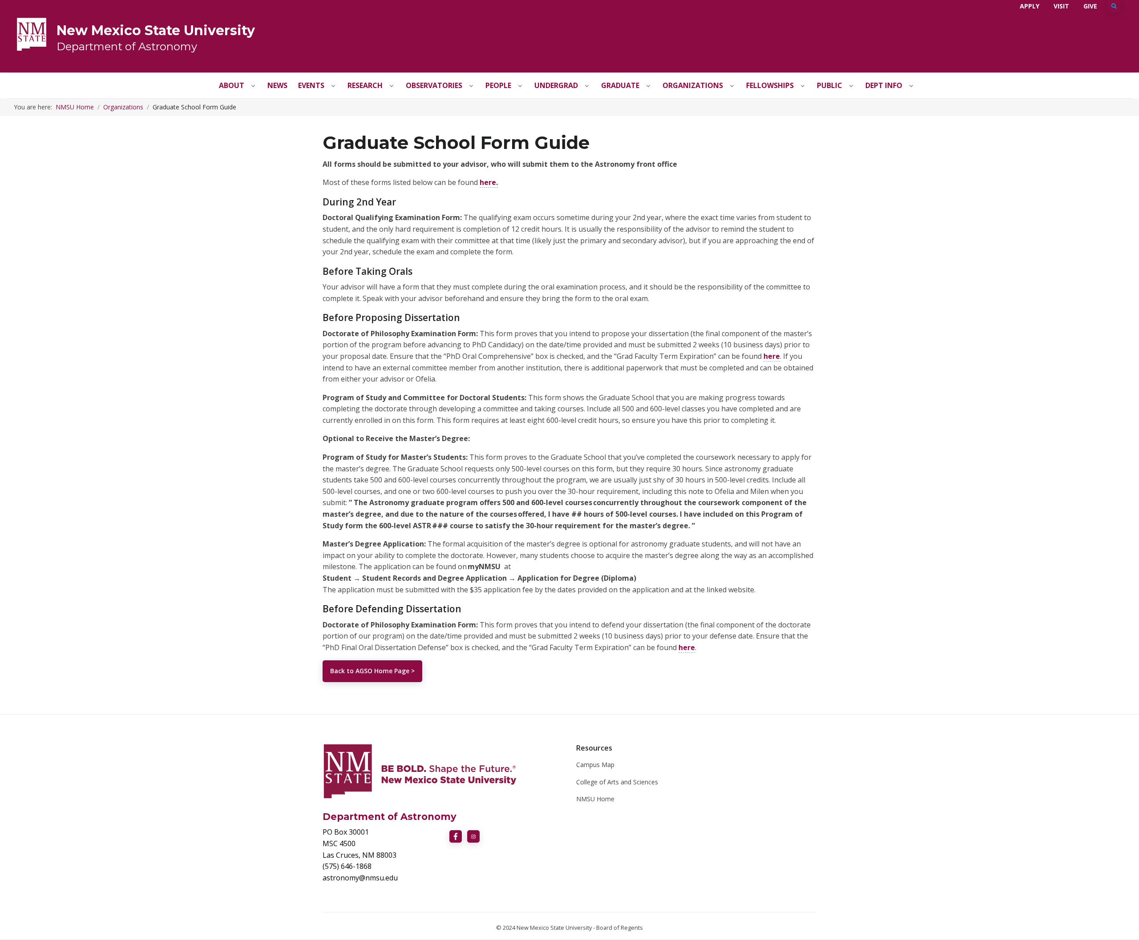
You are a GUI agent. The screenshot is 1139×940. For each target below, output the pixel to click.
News (277, 85)
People (498, 85)
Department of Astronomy (127, 46)
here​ (771, 356)
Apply (1029, 6)
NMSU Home (75, 107)
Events (311, 85)
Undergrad (556, 85)
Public (829, 85)
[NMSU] (31, 33)
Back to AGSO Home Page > (372, 671)
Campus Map (595, 764)
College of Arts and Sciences (617, 782)
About (231, 85)
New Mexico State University (156, 30)
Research (365, 85)
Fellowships (770, 85)
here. (489, 182)
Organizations (692, 85)
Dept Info (883, 85)
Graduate (620, 85)
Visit (1061, 6)
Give (1090, 6)
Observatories (434, 85)
